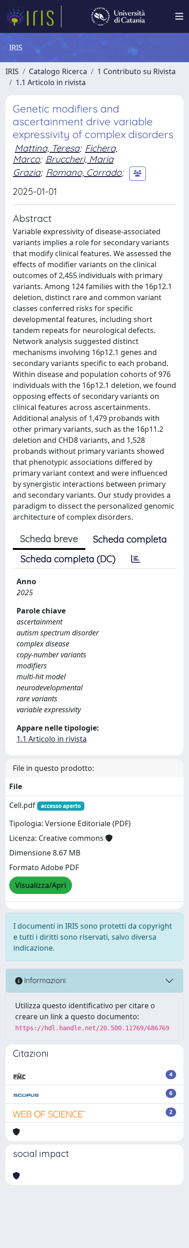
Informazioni (44, 980)
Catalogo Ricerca (58, 71)
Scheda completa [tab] (130, 539)
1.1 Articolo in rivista (51, 82)
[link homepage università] (118, 16)
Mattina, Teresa (47, 148)
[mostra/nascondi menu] (179, 16)
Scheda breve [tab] (49, 538)
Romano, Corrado (84, 172)
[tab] (135, 559)
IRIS (12, 71)
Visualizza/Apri (40, 885)
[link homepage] (33, 16)
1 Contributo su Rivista (136, 71)
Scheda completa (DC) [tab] (68, 559)
